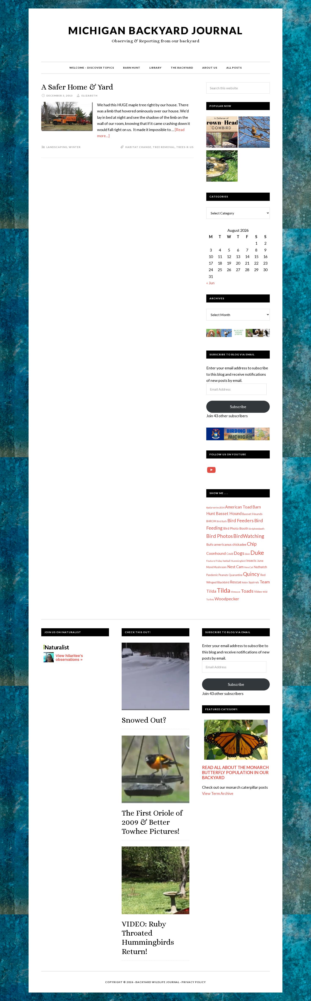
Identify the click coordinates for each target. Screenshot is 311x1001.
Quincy (251, 574)
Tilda (223, 590)
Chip (252, 544)
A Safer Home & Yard (77, 87)
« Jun (210, 282)
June (260, 560)
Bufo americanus (219, 544)
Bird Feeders (240, 520)
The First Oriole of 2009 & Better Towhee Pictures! (152, 822)
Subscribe (238, 406)
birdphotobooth (256, 528)
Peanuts (223, 575)
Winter (75, 147)
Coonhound (216, 553)
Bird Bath (222, 521)
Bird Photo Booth (235, 528)
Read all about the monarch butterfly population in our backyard (235, 772)
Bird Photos (219, 536)
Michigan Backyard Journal (155, 30)
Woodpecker (227, 598)
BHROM (211, 521)
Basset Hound (229, 513)
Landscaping (56, 147)
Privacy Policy (194, 982)
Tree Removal (164, 147)
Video (258, 591)
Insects (251, 560)
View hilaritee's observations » (69, 658)
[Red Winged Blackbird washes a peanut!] (222, 166)
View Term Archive (217, 793)
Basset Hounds (252, 514)
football (226, 560)
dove (247, 553)
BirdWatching (248, 536)
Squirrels (254, 582)
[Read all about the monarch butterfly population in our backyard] (236, 740)
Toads (247, 591)
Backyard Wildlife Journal (157, 982)
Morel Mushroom (216, 567)
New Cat (248, 567)
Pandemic (212, 575)
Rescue (235, 582)
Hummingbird (238, 560)
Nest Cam (235, 566)
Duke (257, 552)
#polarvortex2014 (215, 507)
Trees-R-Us (185, 147)
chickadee (239, 544)
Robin (245, 582)
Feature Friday (214, 560)
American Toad (238, 506)
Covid (229, 553)
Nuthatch (260, 567)
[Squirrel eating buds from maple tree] (254, 132)
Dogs (239, 553)
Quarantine (235, 575)
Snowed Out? (144, 720)
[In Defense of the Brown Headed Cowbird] (222, 132)
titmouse (235, 591)
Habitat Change (138, 147)
